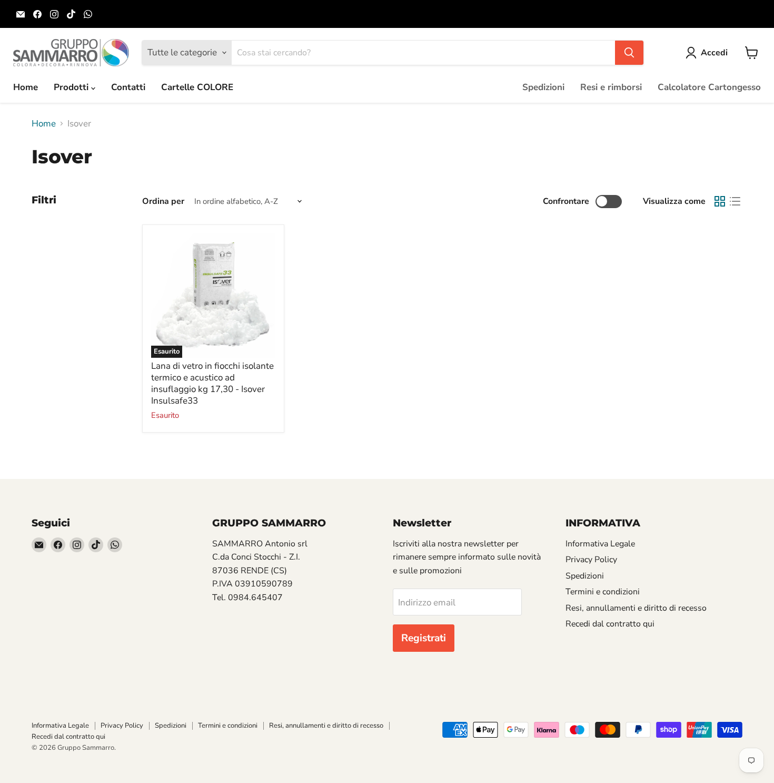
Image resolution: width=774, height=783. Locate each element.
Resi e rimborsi (611, 87)
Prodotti (72, 87)
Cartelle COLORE (197, 87)
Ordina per (163, 201)
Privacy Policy (591, 559)
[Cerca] (629, 53)
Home (25, 87)
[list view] (735, 201)
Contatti (128, 87)
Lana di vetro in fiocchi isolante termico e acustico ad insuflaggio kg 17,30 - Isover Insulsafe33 (212, 383)
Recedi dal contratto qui (609, 624)
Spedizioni (543, 87)
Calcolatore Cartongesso (709, 87)
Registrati (423, 638)
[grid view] (720, 201)
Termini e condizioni (602, 592)
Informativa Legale (600, 544)
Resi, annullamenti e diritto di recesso (636, 608)
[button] (709, 52)
